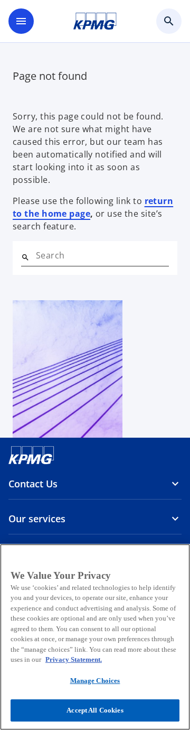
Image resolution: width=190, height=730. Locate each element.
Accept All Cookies (94, 710)
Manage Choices (95, 681)
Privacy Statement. (73, 659)
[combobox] (102, 255)
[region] (95, 637)
